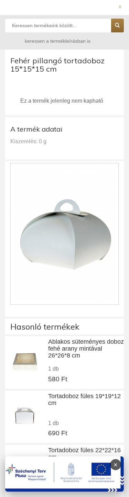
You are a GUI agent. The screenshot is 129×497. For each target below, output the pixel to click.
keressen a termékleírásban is (57, 41)
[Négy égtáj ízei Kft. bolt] (64, 8)
